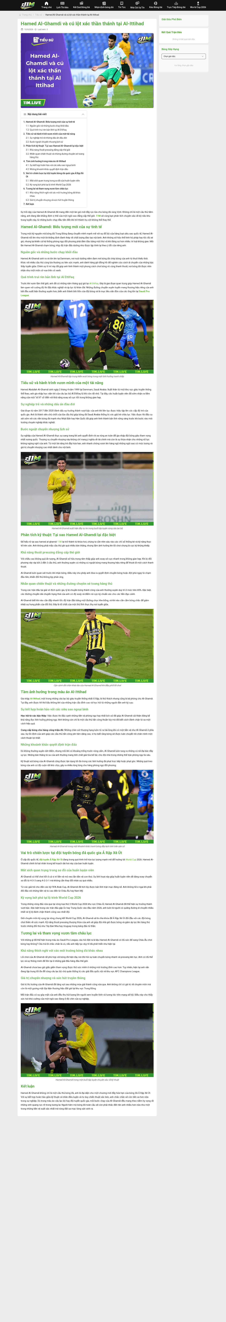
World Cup (131, 859)
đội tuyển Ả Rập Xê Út (51, 859)
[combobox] (184, 56)
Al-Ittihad (35, 698)
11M (59, 541)
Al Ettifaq (94, 283)
